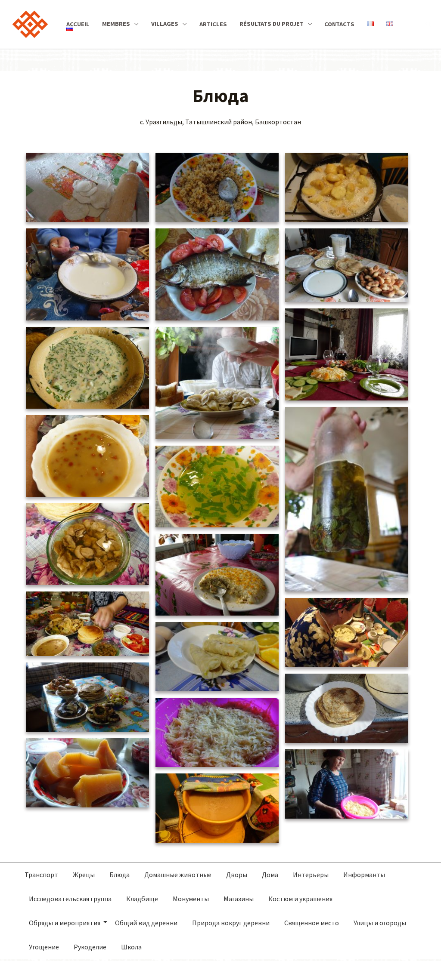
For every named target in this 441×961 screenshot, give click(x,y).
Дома (270, 874)
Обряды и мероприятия (64, 922)
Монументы (191, 898)
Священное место (311, 922)
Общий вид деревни (146, 922)
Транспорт (41, 874)
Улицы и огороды (380, 922)
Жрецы (84, 874)
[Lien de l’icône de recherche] (428, 24)
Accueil (78, 24)
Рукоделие (90, 947)
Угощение (44, 947)
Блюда (119, 874)
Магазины (239, 898)
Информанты (364, 874)
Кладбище (142, 898)
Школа (131, 947)
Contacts (339, 24)
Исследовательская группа (70, 898)
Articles (213, 24)
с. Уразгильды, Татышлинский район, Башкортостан (220, 121)
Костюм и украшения (300, 898)
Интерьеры (311, 874)
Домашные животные (177, 874)
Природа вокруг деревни (231, 922)
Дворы (236, 874)
